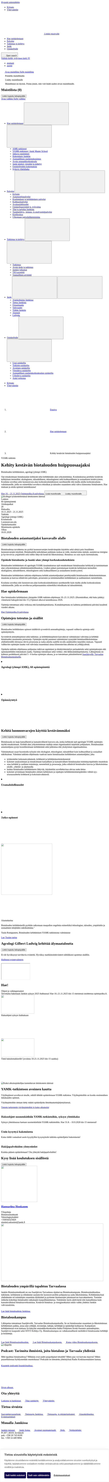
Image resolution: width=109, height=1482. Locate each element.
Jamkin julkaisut (19, 270)
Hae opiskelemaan (15, 38)
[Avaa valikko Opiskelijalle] (41, 328)
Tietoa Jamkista (19, 302)
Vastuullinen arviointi (22, 275)
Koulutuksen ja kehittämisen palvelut (29, 199)
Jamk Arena (25, 1430)
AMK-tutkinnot (19, 148)
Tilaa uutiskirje (32, 1401)
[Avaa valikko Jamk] (34, 287)
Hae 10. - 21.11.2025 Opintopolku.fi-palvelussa (22, 493)
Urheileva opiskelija (21, 375)
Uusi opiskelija (19, 363)
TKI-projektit (18, 272)
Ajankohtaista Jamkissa (22, 300)
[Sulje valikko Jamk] (79, 287)
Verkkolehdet (75, 1430)
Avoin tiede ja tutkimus (22, 267)
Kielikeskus (17, 214)
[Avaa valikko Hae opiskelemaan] (46, 113)
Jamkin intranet (8, 1430)
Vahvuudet (17, 307)
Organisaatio (18, 305)
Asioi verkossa (19, 378)
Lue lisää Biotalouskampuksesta (47, 1342)
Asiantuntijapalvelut (21, 197)
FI (15, 58)
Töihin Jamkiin (19, 310)
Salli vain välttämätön (38, 1475)
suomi (9, 65)
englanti (10, 63)
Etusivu (53, 409)
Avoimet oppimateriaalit (45, 1430)
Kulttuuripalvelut (20, 202)
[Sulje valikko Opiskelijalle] (29, 350)
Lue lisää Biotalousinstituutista (15, 1342)
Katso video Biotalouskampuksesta (82, 1342)
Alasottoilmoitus (86, 1414)
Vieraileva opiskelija (21, 370)
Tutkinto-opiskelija (20, 365)
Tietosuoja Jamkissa (34, 1414)
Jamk (9, 46)
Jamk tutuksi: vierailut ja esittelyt (27, 164)
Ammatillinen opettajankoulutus (26, 159)
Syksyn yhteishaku (20, 169)
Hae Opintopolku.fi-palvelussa (15, 612)
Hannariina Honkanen (14, 1206)
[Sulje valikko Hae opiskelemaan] (29, 136)
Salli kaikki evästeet (15, 1475)
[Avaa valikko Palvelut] (37, 181)
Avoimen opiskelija (21, 368)
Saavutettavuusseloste (11, 1414)
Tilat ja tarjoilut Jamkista (23, 209)
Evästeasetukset (8, 1417)
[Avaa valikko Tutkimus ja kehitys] (47, 229)
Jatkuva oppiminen (20, 154)
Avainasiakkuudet (20, 204)
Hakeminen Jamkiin (21, 156)
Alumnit (16, 313)
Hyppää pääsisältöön (10, 2)
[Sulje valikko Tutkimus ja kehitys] (29, 252)
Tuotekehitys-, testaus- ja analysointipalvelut (32, 212)
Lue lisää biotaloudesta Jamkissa (16, 1311)
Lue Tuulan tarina (9, 937)
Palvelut (10, 41)
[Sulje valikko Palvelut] (82, 181)
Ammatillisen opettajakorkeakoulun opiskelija (32, 373)
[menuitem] (57, 63)
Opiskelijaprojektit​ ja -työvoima (26, 207)
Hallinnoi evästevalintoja (12, 959)
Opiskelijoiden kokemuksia (24, 166)
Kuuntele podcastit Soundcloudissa (17, 1365)
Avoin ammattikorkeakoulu (24, 161)
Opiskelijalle (12, 49)
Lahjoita (16, 315)
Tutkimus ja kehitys (15, 44)
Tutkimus (16, 265)
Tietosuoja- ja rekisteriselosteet (61, 1414)
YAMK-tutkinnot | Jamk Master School (30, 151)
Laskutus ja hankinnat (11, 1401)
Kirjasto (10, 7)
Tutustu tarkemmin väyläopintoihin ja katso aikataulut (25, 1107)
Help (62, 1430)
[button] (17, 72)
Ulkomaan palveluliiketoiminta (26, 217)
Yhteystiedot (12, 10)
